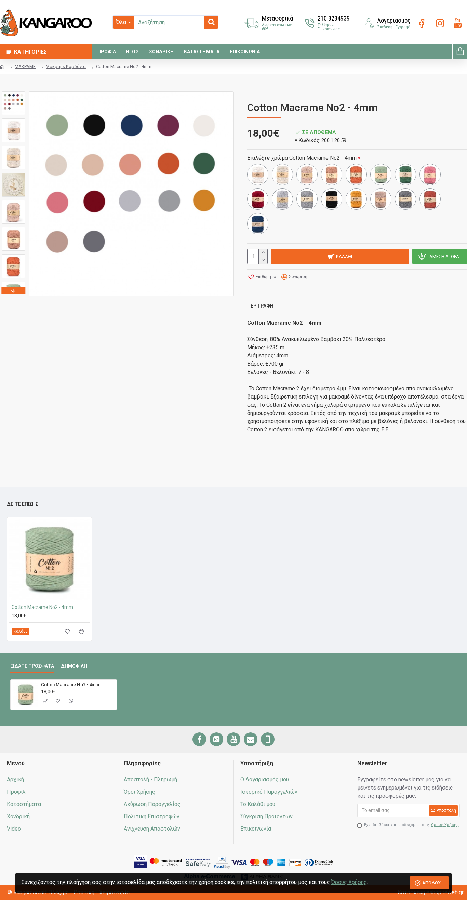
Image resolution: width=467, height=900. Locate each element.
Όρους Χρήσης (349, 882)
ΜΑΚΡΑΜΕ (25, 66)
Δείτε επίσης (22, 504)
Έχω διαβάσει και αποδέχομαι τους (411, 825)
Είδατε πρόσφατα (32, 666)
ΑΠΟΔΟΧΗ (433, 882)
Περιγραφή (260, 306)
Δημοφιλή (74, 666)
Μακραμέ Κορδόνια (66, 66)
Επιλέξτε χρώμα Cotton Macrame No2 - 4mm (302, 158)
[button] (14, 93)
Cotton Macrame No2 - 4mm (42, 607)
